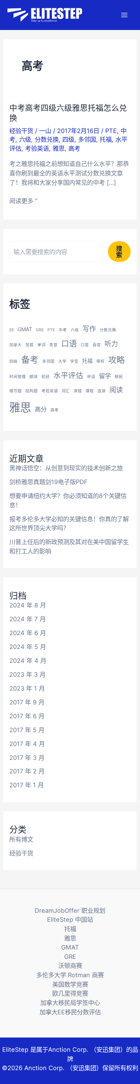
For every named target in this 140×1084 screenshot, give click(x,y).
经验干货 (21, 131)
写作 (89, 328)
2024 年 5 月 (27, 646)
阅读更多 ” (23, 201)
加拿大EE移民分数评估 (70, 1012)
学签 (74, 361)
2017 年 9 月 (26, 702)
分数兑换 (47, 139)
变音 (53, 344)
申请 (91, 376)
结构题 (31, 391)
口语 (69, 343)
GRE (40, 329)
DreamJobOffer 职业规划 (70, 910)
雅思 (59, 148)
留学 (105, 376)
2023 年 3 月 (27, 674)
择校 (100, 361)
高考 (74, 148)
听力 (111, 343)
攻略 (116, 360)
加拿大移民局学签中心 (70, 1002)
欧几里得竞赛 (70, 993)
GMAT (25, 329)
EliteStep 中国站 (70, 919)
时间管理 (17, 376)
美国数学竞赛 (70, 984)
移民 (119, 376)
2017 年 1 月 (26, 785)
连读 (101, 391)
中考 (63, 329)
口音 (85, 344)
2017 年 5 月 (26, 730)
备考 (29, 359)
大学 (62, 361)
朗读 (33, 376)
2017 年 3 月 (26, 757)
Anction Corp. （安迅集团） (87, 1049)
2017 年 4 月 (27, 744)
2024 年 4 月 (27, 660)
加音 (29, 344)
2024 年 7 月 (27, 619)
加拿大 (15, 344)
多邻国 (87, 139)
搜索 (119, 251)
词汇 (66, 391)
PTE (111, 131)
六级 (25, 139)
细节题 (15, 391)
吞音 (97, 344)
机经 (45, 376)
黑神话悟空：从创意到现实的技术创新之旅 (66, 468)
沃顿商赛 (70, 965)
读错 (78, 391)
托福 (106, 139)
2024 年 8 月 (27, 605)
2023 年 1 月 (27, 688)
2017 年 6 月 (26, 716)
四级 (68, 139)
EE (11, 329)
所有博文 (21, 839)
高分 (41, 409)
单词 (41, 344)
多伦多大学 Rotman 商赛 (70, 975)
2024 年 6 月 (27, 633)
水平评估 (68, 375)
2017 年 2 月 (26, 771)
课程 (89, 391)
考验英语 (37, 148)
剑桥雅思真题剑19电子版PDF (48, 482)
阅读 (116, 390)
